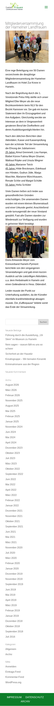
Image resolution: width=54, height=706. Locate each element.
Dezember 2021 (13, 510)
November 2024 (13, 426)
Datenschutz (35, 697)
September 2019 (14, 584)
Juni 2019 (10, 589)
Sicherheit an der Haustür (19, 354)
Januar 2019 (12, 616)
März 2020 (11, 558)
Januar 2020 (12, 568)
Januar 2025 (12, 421)
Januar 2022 (12, 505)
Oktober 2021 (12, 521)
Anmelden (10, 666)
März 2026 (11, 390)
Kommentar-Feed (14, 677)
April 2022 (10, 490)
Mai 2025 (10, 411)
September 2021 (14, 526)
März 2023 (11, 463)
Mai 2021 (10, 537)
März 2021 (11, 542)
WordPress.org (13, 682)
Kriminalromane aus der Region (22, 364)
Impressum (14, 697)
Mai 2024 (10, 437)
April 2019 (10, 600)
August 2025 (12, 405)
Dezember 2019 (13, 574)
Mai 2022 (10, 484)
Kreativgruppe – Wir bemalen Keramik (25, 359)
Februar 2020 (12, 563)
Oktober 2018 (12, 626)
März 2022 (11, 495)
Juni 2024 (10, 432)
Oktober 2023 (12, 453)
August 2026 (12, 385)
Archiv (8, 654)
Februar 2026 (12, 395)
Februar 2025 (12, 416)
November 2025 (13, 400)
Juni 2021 (10, 531)
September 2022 (14, 474)
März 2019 (11, 605)
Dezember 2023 (13, 448)
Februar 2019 (12, 610)
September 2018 (14, 631)
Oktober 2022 (12, 469)
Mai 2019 (10, 595)
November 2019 (13, 579)
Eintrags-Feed (13, 672)
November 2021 (13, 516)
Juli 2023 (10, 458)
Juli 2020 (10, 552)
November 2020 (13, 547)
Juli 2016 (10, 636)
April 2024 (10, 442)
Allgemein (10, 649)
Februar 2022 (12, 500)
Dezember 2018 (13, 621)
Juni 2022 (10, 479)
